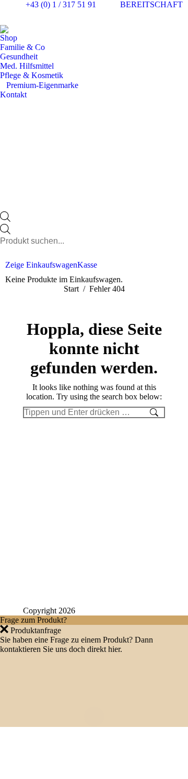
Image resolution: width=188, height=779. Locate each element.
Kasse (87, 264)
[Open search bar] (5, 219)
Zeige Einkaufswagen (41, 264)
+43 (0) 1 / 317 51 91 (61, 4)
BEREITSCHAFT (151, 4)
